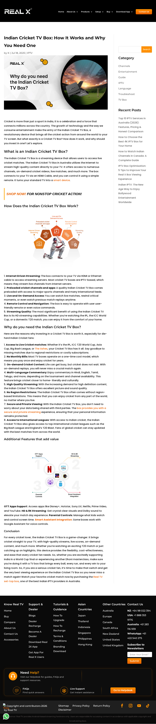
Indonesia (84, 627)
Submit (134, 661)
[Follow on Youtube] (139, 705)
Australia (108, 610)
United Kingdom (113, 645)
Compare (10, 622)
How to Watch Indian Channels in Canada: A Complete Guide (132, 156)
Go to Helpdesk (123, 690)
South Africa (110, 628)
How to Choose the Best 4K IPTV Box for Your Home (130, 141)
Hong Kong (85, 644)
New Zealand (111, 633)
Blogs (32, 615)
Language (124, 88)
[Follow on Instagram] (130, 705)
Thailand (83, 621)
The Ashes (41, 348)
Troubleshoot (126, 94)
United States (111, 639)
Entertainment (127, 71)
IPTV (29, 53)
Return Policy (101, 705)
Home (61, 12)
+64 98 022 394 (141, 610)
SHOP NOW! (16, 194)
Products (85, 12)
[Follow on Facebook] (122, 705)
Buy (108, 12)
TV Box (122, 99)
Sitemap (63, 705)
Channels (124, 66)
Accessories (11, 639)
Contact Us (144, 12)
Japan (82, 615)
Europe (107, 616)
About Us (71, 12)
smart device (61, 180)
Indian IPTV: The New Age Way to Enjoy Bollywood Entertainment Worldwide (130, 193)
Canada (107, 622)
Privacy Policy (81, 705)
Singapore (84, 632)
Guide (122, 77)
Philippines (85, 638)
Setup (98, 12)
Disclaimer (64, 709)
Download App (123, 12)
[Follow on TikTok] (147, 705)
